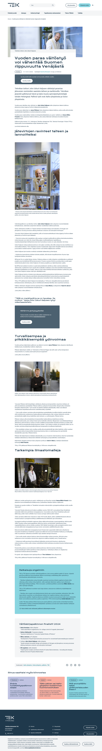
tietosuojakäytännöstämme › (33, 748)
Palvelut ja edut (12, 13)
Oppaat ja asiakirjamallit (36, 732)
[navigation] (93, 5)
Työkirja (80, 13)
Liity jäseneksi (71, 5)
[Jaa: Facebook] (67, 665)
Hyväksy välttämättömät (71, 744)
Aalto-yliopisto (27, 665)
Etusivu (9, 19)
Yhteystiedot (57, 726)
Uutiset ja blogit (35, 13)
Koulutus (18, 71)
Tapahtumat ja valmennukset (52, 13)
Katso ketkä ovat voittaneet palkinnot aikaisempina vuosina (38, 608)
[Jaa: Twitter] (75, 665)
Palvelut (32, 726)
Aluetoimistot (57, 729)
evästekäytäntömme (39, 316)
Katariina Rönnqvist (45, 71)
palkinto (44, 665)
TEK (48, 665)
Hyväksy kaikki (88, 744)
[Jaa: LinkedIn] (71, 665)
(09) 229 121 (10, 733)
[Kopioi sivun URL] (79, 665)
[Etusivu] (13, 6)
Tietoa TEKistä (69, 13)
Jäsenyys (23, 13)
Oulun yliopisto (37, 665)
